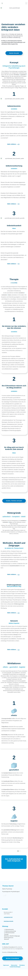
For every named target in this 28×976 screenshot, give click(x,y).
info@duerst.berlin (8, 921)
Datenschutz (14, 965)
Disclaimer (22, 965)
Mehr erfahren (11, 144)
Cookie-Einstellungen (15, 966)
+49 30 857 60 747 (8, 917)
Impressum (6, 965)
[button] (26, 3)
